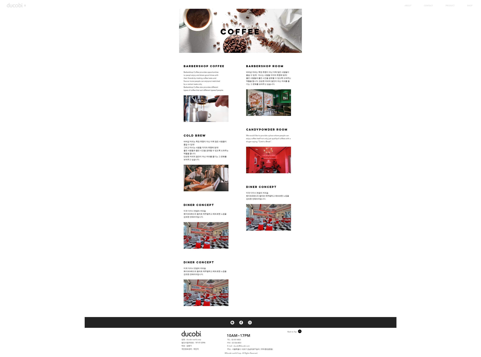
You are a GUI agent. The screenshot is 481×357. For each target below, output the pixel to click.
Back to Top (292, 332)
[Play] (25, 5)
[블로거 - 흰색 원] (232, 322)
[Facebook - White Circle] (241, 322)
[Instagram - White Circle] (250, 322)
